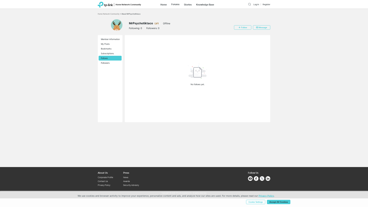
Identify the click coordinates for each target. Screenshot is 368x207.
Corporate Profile (105, 177)
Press (126, 172)
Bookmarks (106, 48)
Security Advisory (131, 185)
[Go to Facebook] (256, 178)
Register (266, 4)
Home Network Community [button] (128, 4)
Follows (104, 58)
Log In (256, 4)
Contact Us (103, 181)
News (125, 177)
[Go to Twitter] (262, 178)
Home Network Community (109, 14)
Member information (110, 39)
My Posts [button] (105, 44)
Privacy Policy (104, 185)
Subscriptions (107, 53)
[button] (163, 4)
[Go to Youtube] (250, 178)
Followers (105, 63)
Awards (126, 181)
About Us (103, 172)
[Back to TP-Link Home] (105, 4)
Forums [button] (175, 4)
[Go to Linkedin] (268, 178)
